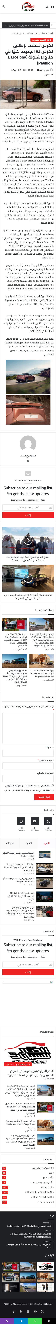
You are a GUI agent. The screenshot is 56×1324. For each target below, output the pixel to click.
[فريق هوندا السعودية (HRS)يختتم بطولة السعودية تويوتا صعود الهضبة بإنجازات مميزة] (45, 1287)
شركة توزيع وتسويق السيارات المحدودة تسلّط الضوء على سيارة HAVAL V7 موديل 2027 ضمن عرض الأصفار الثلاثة (15, 676)
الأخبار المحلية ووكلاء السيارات (38, 1192)
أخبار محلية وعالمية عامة (41, 1182)
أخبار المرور (47, 1177)
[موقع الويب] (28, 461)
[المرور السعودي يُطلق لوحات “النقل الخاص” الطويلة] (44, 854)
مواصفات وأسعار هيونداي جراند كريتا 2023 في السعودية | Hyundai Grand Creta (19, 867)
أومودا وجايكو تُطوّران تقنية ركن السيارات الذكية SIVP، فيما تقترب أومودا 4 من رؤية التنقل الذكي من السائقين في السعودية (42, 640)
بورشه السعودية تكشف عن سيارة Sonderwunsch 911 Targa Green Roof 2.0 (42, 673)
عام (50, 1172)
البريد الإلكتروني (46, 760)
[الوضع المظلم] (3, 7)
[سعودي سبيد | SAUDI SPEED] (28, 6)
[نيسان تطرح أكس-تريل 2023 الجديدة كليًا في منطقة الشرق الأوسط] (44, 897)
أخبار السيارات (37, 33)
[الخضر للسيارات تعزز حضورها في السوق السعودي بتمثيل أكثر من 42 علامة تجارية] (45, 1266)
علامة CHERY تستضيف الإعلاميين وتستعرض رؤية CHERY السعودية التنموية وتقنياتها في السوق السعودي (15, 640)
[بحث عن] (47, 7)
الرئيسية (47, 33)
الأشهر (47, 843)
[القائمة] (52, 7)
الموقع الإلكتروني (45, 773)
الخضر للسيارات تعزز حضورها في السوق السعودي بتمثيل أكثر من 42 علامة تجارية (31, 1073)
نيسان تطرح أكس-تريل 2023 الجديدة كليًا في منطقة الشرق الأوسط (21, 896)
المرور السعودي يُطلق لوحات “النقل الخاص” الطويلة (18, 854)
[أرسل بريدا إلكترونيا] (38, 70)
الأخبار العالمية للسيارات (21, 33)
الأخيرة (29, 843)
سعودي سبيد (44, 70)
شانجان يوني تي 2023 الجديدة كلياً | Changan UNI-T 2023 (18, 880)
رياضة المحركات (45, 1202)
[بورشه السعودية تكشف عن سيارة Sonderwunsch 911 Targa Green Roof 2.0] (41, 661)
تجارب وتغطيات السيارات (42, 1168)
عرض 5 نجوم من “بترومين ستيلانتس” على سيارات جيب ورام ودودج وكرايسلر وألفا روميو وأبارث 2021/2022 (19, 912)
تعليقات (10, 843)
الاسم (50, 747)
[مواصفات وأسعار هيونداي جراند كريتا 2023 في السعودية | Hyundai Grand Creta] (44, 869)
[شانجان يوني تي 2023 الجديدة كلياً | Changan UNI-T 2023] (44, 883)
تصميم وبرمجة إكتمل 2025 (16, 1304)
